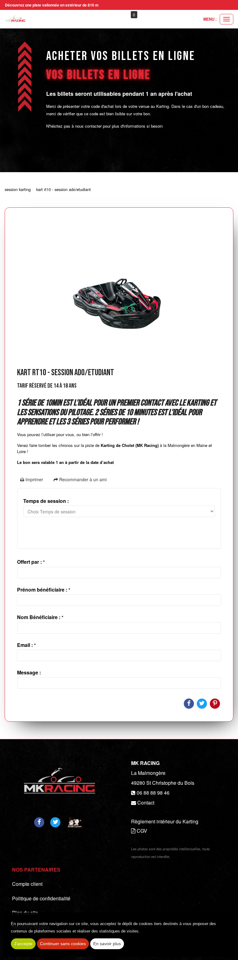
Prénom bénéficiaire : (43, 589)
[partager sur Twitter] (55, 821)
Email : (26, 644)
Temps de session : (46, 500)
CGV (141, 830)
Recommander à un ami (82, 479)
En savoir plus (107, 943)
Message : (29, 672)
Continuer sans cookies (63, 943)
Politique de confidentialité (41, 898)
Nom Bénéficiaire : (40, 617)
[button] (156, 15)
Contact (145, 802)
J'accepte (23, 943)
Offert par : (31, 561)
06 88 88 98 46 (153, 792)
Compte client (27, 883)
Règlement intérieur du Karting (164, 821)
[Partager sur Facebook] (39, 821)
